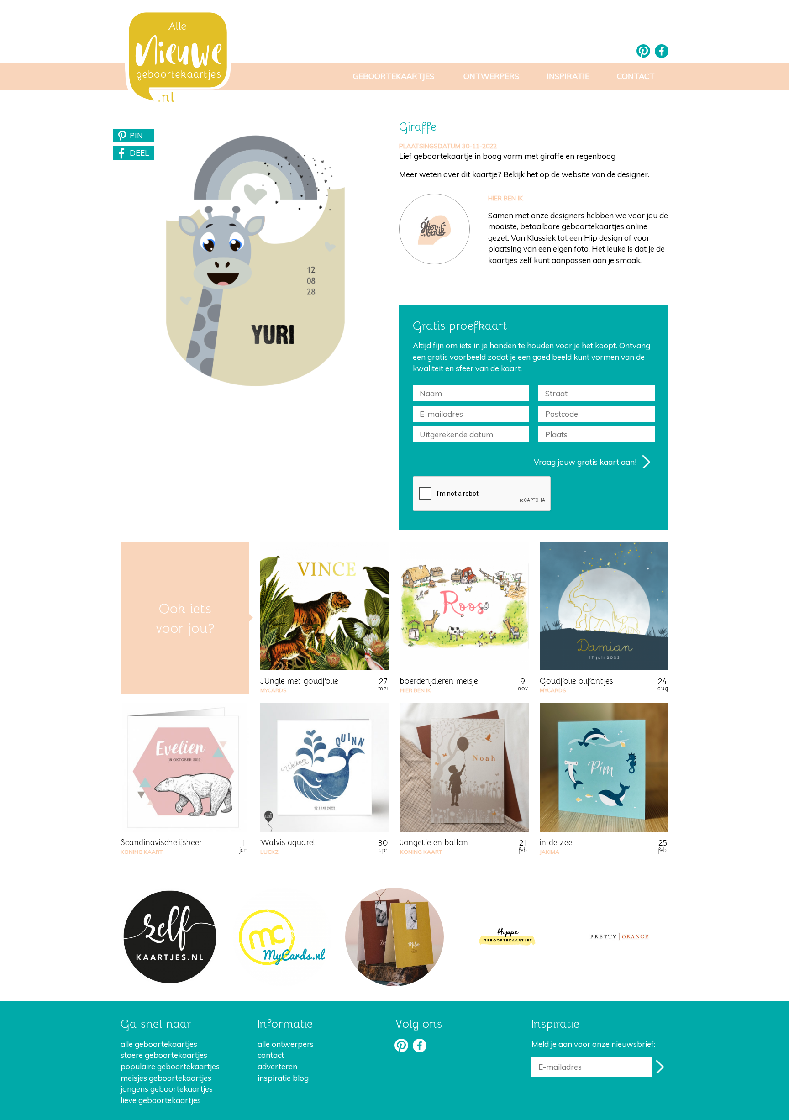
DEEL (139, 153)
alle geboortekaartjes (159, 1044)
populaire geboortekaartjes (170, 1066)
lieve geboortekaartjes (161, 1100)
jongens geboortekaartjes (167, 1089)
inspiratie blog (283, 1078)
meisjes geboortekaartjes (166, 1078)
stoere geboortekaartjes (164, 1055)
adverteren (277, 1066)
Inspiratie (568, 76)
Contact (636, 76)
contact (271, 1055)
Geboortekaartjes (393, 76)
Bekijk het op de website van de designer (575, 174)
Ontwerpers (491, 76)
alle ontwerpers (286, 1044)
